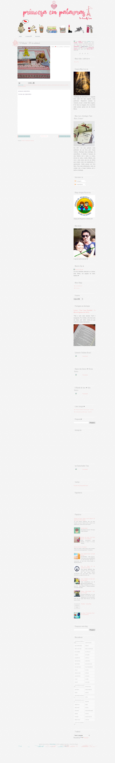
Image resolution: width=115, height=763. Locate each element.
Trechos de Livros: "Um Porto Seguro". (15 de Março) (88, 538)
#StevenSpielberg (89, 710)
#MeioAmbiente (88, 689)
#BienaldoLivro (78, 648)
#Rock (86, 704)
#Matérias (77, 689)
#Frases (87, 673)
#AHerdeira (34, 85)
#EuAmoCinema (78, 667)
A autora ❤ (28, 36)
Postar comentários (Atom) (28, 140)
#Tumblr (76, 716)
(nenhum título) (84, 528)
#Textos (87, 713)
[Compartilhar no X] (32, 83)
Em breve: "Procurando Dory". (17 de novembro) (88, 613)
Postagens (78, 181)
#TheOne (24, 86)
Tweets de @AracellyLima (81, 485)
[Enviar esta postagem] (19, 83)
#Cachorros (77, 651)
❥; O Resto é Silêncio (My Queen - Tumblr (83, 409)
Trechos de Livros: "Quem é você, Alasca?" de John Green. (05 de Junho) (84, 519)
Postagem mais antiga (64, 136)
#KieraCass (62, 85)
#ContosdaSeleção (56, 85)
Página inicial (44, 136)
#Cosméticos (77, 657)
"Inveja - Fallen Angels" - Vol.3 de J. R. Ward (88, 592)
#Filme (76, 670)
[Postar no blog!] (30, 83)
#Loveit (76, 682)
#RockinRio (77, 707)
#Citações (87, 654)
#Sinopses (77, 710)
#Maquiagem (88, 686)
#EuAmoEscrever (89, 667)
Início (20, 36)
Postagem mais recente (24, 136)
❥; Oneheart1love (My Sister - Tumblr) (83, 412)
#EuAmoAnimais (88, 663)
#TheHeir (20, 86)
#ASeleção (39, 85)
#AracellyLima (88, 642)
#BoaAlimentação (89, 648)
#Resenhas (77, 704)
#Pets (86, 697)
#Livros (66, 85)
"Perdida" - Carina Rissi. (86, 604)
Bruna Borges (53, 744)
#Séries (76, 713)
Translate (86, 737)
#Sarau (86, 707)
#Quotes (87, 701)
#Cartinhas (87, 651)
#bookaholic (45, 85)
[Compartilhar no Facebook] (34, 83)
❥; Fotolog (76, 288)
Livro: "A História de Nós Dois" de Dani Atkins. (88, 579)
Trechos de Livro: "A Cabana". (80, 547)
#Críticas (87, 657)
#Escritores (77, 663)
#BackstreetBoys (78, 645)
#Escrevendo (77, 660)
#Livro (76, 679)
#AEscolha (29, 85)
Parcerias (37, 36)
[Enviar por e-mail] (29, 83)
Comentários (79, 184)
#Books (49, 85)
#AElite (25, 85)
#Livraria (87, 676)
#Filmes (86, 670)
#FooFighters (77, 673)
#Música (87, 692)
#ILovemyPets (77, 676)
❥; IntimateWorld (78, 286)
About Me (76, 62)
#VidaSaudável (88, 716)
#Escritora (87, 660)
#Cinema (76, 654)
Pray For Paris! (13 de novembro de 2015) (88, 567)
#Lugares (87, 682)
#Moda (76, 692)
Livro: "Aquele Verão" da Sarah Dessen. (88, 554)
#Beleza (87, 645)
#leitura (87, 719)
